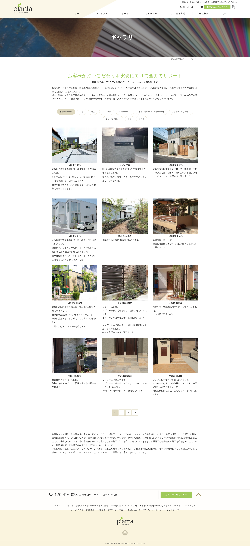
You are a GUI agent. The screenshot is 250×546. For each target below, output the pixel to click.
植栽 (129, 119)
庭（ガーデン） (124, 112)
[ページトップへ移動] (198, 494)
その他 (141, 119)
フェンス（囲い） (113, 119)
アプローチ (106, 112)
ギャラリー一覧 (66, 112)
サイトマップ (172, 510)
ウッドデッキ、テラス (181, 112)
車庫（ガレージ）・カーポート (152, 112)
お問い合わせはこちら (217, 7)
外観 (81, 112)
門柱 (93, 112)
